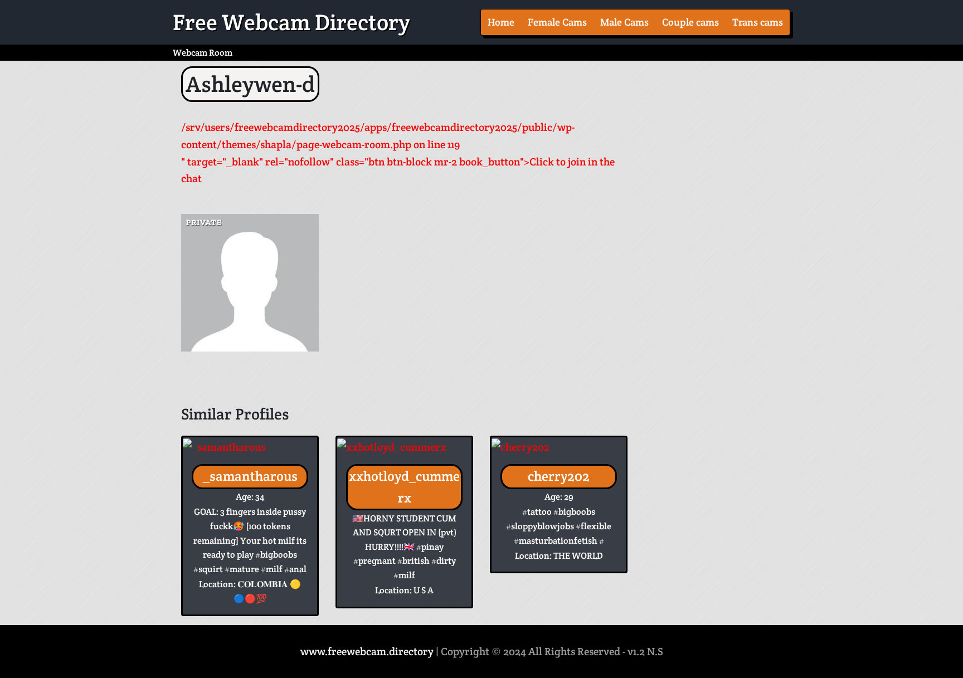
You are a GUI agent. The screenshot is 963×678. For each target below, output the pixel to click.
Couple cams (690, 22)
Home (501, 22)
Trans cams (757, 22)
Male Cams (624, 22)
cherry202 (559, 476)
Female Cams (557, 22)
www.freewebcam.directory (367, 651)
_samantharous (250, 476)
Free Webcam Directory (291, 22)
